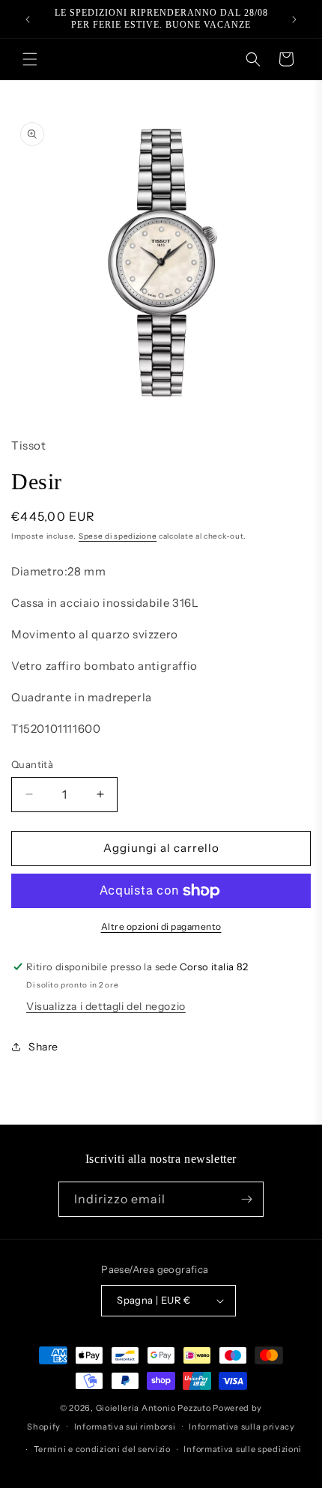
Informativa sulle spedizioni (242, 1449)
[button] (29, 59)
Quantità (32, 764)
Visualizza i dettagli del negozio (106, 1006)
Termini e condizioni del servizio (102, 1449)
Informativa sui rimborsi (125, 1426)
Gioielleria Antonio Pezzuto (154, 1408)
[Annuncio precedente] (27, 19)
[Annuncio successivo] (294, 19)
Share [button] (43, 1046)
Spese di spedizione (118, 536)
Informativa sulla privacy (242, 1426)
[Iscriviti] (246, 1199)
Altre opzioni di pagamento (161, 926)
